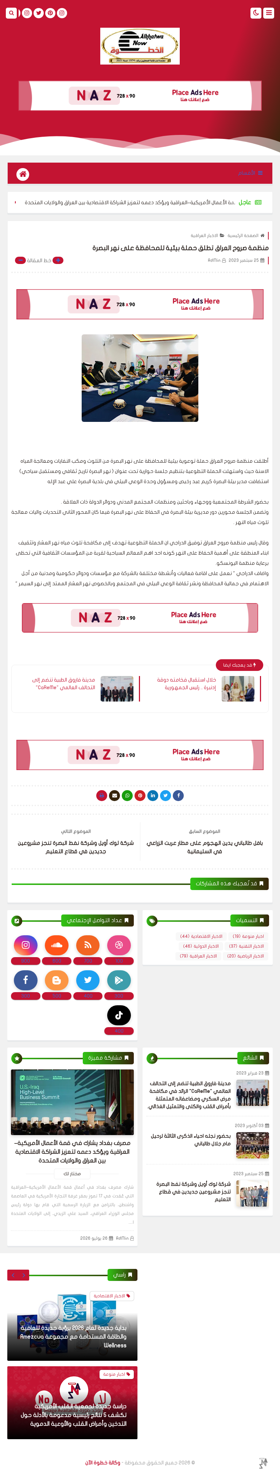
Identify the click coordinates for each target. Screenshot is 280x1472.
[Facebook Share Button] (178, 795)
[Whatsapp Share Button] (127, 795)
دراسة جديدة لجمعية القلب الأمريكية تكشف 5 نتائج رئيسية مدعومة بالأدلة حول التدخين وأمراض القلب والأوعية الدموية (74, 1415)
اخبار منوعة (248, 936)
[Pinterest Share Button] (152, 795)
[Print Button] (101, 795)
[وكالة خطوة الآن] (140, 46)
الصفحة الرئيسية (243, 235)
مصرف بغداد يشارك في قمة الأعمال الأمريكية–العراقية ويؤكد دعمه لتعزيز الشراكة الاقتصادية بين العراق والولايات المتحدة (72, 1152)
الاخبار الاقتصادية (201, 936)
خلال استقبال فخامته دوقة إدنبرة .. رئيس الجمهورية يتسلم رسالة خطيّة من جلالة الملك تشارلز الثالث (185, 684)
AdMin (122, 1238)
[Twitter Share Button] (165, 795)
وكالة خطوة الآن (102, 1462)
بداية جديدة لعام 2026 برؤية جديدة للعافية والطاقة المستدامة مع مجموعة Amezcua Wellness (73, 1336)
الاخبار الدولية (201, 946)
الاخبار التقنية (246, 946)
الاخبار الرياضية (245, 956)
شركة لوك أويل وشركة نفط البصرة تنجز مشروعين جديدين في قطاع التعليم (193, 1191)
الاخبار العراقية (204, 235)
